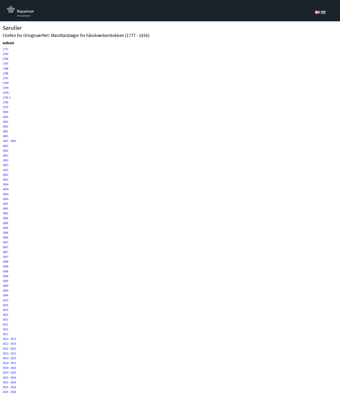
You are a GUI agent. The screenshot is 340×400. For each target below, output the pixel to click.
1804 (5, 184)
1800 (5, 112)
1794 (5, 83)
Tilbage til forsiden (20, 10)
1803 (5, 165)
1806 (5, 223)
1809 (5, 281)
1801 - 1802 (9, 141)
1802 (5, 146)
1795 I (6, 92)
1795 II (7, 97)
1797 (5, 107)
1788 (5, 68)
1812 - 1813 (9, 339)
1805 (5, 203)
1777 (5, 49)
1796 (5, 102)
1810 (5, 300)
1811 (5, 319)
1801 (5, 121)
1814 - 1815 (9, 358)
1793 (5, 78)
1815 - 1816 (9, 377)
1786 (5, 59)
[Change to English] (323, 12)
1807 (5, 242)
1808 (5, 261)
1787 (5, 63)
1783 (5, 54)
